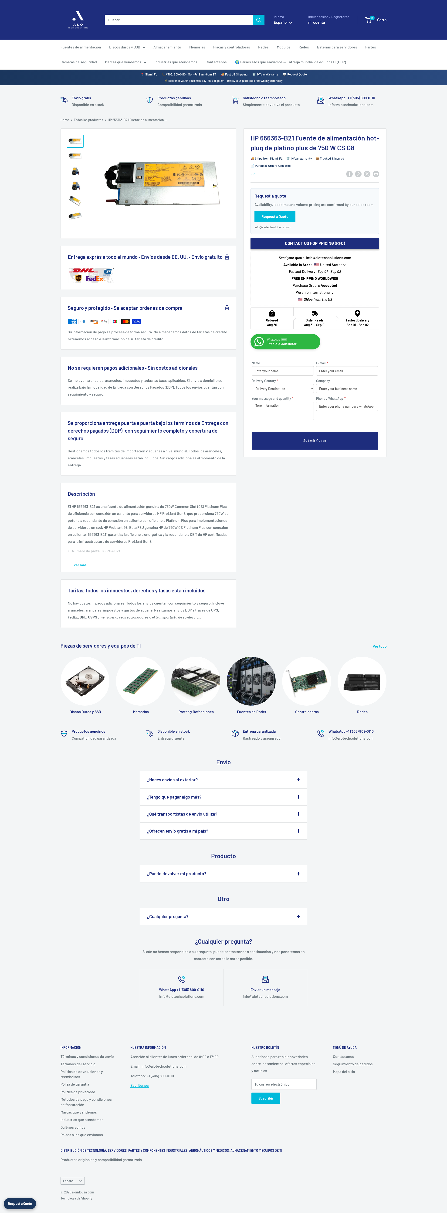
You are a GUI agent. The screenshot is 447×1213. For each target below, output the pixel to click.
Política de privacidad (78, 1092)
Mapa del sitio (344, 1071)
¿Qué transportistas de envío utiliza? (182, 814)
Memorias (197, 47)
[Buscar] (258, 20)
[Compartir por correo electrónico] (376, 173)
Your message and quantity (273, 398)
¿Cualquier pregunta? (168, 916)
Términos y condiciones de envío (87, 1056)
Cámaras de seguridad (79, 62)
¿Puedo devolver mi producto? (177, 873)
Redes (263, 47)
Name (256, 363)
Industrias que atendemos (176, 62)
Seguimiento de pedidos (353, 1064)
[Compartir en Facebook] (349, 173)
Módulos (284, 47)
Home (65, 120)
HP (252, 174)
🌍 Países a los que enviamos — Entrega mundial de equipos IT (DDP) (290, 62)
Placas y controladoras (231, 47)
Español (68, 1181)
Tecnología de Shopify (76, 1198)
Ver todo (380, 646)
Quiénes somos (73, 1127)
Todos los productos (88, 120)
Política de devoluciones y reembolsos (82, 1074)
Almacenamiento (167, 47)
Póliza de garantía (75, 1084)
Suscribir (265, 1098)
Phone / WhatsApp (331, 398)
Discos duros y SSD (124, 47)
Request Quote (297, 74)
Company (323, 381)
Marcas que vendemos (123, 62)
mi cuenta (316, 22)
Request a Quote (20, 1204)
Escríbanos (139, 1085)
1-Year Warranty (267, 74)
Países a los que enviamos (82, 1134)
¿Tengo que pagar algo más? (174, 797)
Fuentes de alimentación (81, 47)
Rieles (304, 47)
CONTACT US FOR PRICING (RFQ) (315, 243)
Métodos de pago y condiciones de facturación (86, 1102)
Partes (370, 47)
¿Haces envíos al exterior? (172, 779)
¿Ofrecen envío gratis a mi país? (177, 831)
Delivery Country (265, 381)
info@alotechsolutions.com (272, 227)
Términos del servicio (78, 1064)
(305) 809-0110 (176, 74)
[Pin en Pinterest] (358, 173)
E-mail (322, 363)
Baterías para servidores (337, 47)
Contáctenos (216, 62)
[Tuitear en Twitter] (367, 173)
